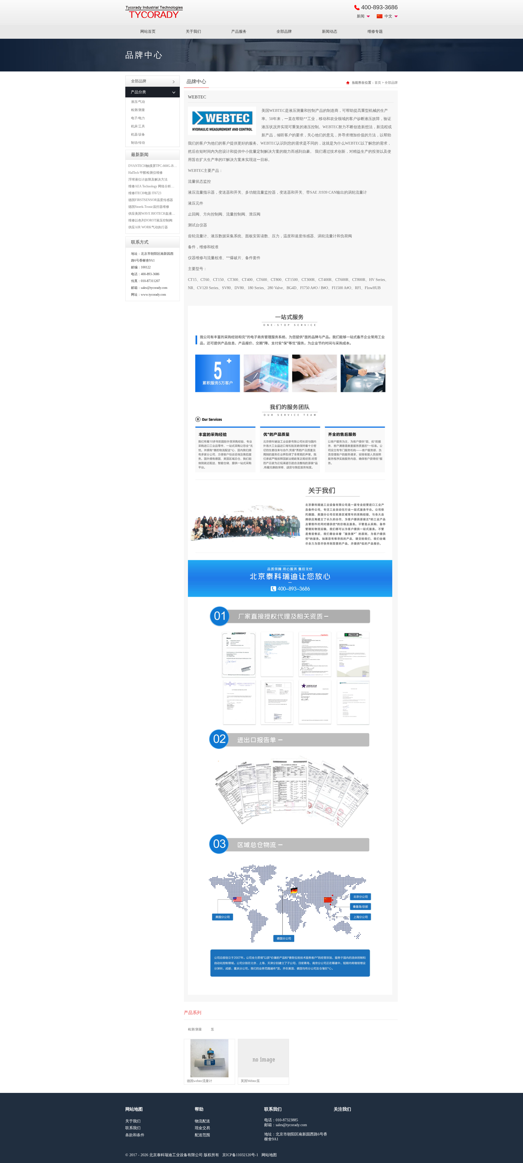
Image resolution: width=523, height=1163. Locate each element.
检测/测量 (138, 110)
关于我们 (193, 31)
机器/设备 (138, 134)
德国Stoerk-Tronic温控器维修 (148, 207)
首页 (378, 83)
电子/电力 (138, 118)
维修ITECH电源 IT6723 (144, 193)
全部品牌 (284, 31)
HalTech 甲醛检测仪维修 (145, 173)
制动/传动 (138, 143)
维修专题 (375, 31)
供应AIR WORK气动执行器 (148, 227)
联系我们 (133, 1128)
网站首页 (148, 31)
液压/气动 (138, 102)
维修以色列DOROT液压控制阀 (150, 220)
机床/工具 (138, 126)
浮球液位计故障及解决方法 (148, 179)
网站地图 (269, 1155)
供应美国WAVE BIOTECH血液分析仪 (155, 213)
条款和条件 (134, 1135)
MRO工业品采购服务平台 (154, 12)
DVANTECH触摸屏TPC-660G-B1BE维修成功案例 (163, 166)
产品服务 (239, 31)
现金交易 (202, 1128)
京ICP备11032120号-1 (240, 1155)
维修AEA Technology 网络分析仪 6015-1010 (158, 186)
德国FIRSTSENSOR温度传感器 (150, 200)
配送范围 (202, 1135)
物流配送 (202, 1121)
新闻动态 (329, 31)
